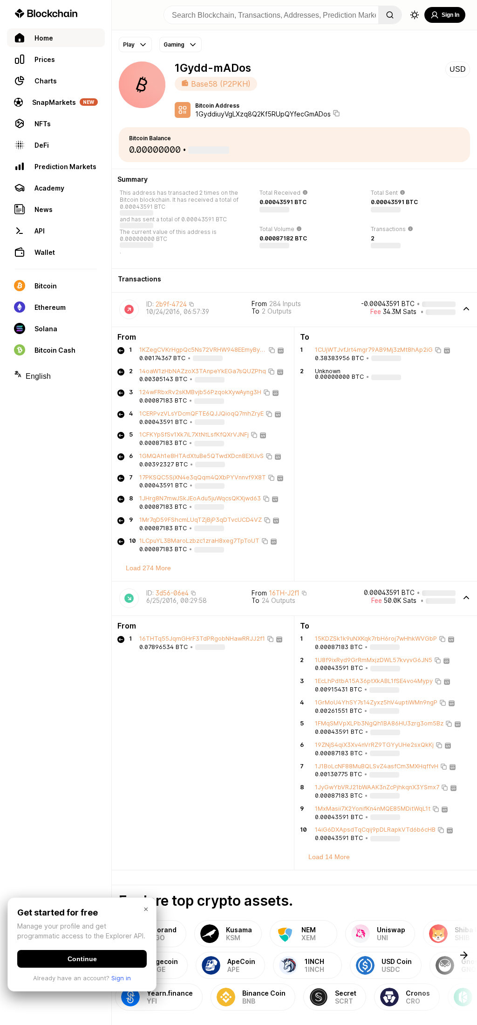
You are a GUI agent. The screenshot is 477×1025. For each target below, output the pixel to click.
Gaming (174, 44)
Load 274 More (148, 568)
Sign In (450, 15)
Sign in (121, 978)
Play (129, 44)
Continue (82, 959)
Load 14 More (329, 857)
